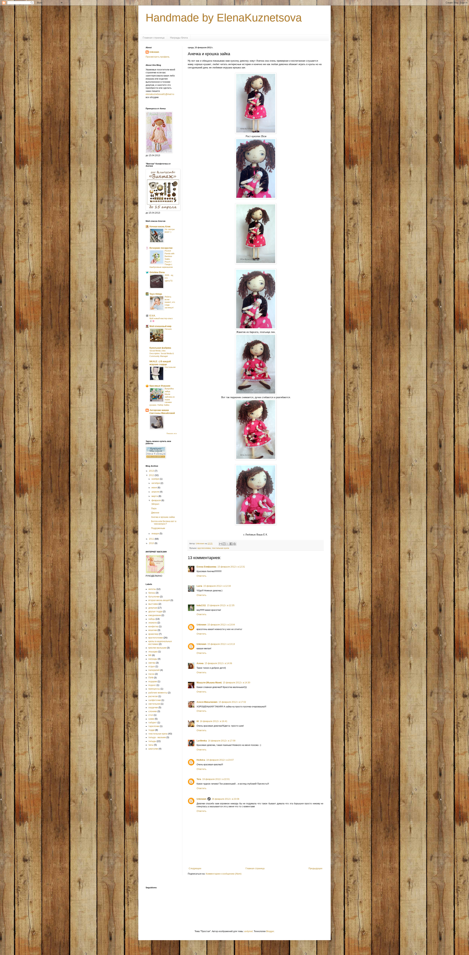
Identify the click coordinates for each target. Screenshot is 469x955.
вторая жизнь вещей (159, 600)
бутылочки (153, 596)
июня (155, 487)
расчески (153, 696)
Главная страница (154, 37)
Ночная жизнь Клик (159, 226)
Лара (153, 508)
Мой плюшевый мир (160, 326)
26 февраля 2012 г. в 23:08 (225, 799)
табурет (152, 722)
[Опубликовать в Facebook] (231, 544)
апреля (156, 492)
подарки (152, 681)
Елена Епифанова (206, 566)
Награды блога (179, 37)
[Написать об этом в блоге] (224, 544)
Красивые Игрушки (159, 386)
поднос (152, 685)
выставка (153, 604)
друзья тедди (155, 611)
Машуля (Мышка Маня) (209, 682)
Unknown (201, 624)
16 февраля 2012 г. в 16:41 (213, 721)
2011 (152, 539)
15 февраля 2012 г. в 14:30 (236, 682)
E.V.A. (152, 315)
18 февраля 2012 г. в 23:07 (220, 760)
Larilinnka (202, 740)
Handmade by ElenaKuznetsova (224, 18)
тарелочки (153, 726)
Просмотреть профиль (157, 57)
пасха (151, 674)
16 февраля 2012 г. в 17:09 (221, 740)
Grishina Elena (157, 272)
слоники (152, 711)
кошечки (152, 630)
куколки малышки (157, 648)
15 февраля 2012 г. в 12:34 (217, 586)
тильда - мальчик (157, 737)
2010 (152, 543)
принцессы (154, 689)
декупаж (152, 608)
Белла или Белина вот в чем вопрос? (163, 522)
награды (152, 659)
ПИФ (150, 677)
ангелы (152, 589)
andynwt (248, 931)
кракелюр (153, 634)
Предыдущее (315, 868)
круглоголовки (204, 548)
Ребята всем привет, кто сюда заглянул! (170, 302)
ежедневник (154, 615)
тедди (151, 730)
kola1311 (201, 605)
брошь (151, 593)
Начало (168, 329)
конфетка (153, 626)
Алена (200, 663)
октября (156, 483)
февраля (156, 500)
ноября (156, 479)
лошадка (153, 651)
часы (151, 745)
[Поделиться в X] (227, 544)
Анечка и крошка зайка (163, 517)
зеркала (152, 622)
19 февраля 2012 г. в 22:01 (216, 779)
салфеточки (154, 700)
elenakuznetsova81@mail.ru (160, 94)
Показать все (172, 433)
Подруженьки (158, 528)
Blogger (270, 931)
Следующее (195, 868)
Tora (199, 779)
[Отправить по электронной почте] (220, 544)
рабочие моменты (157, 692)
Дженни (155, 512)
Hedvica (201, 760)
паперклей (154, 670)
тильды (152, 741)
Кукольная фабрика (160, 348)
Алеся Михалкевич (207, 702)
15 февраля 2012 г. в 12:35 (220, 605)
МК (150, 655)
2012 (152, 475)
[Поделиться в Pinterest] (234, 544)
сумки (151, 719)
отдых (151, 666)
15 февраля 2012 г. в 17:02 (232, 702)
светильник (154, 704)
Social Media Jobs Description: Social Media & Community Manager (161, 353)
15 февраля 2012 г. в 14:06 (218, 663)
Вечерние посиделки (160, 248)
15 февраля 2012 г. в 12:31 (231, 566)
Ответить (201, 576)
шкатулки (153, 749)
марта (155, 496)
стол (150, 715)
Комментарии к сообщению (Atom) (223, 874)
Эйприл (155, 504)
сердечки (153, 707)
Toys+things (155, 294)
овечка (151, 663)
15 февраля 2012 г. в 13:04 (221, 624)
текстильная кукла (220, 548)
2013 (152, 471)
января (156, 533)
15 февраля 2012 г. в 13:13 (221, 644)
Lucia (199, 586)
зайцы (151, 619)
